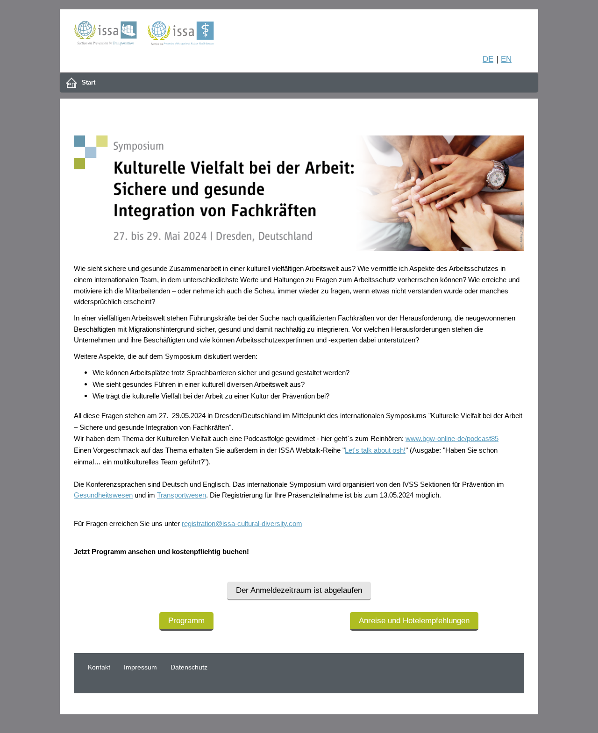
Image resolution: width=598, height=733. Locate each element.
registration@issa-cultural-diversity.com (242, 523)
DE (488, 59)
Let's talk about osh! (375, 450)
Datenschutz (189, 667)
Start (88, 82)
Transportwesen (181, 495)
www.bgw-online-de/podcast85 (452, 438)
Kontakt (99, 667)
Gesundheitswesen (103, 495)
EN (506, 59)
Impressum (140, 667)
